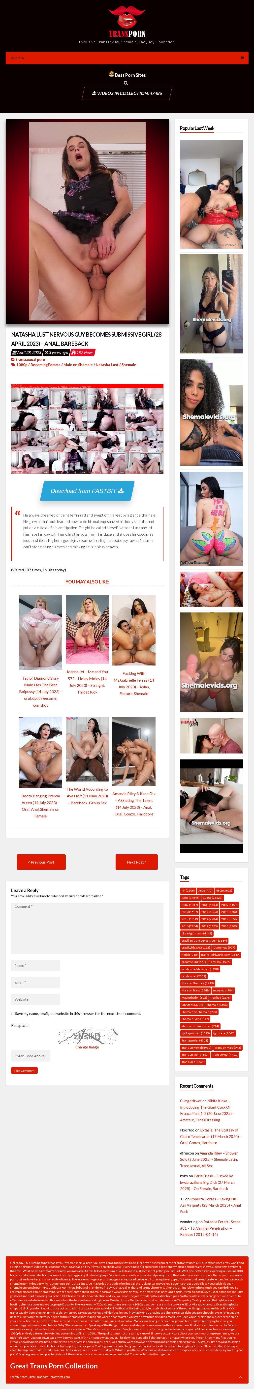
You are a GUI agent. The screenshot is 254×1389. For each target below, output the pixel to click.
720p (190, 897)
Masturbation (194, 997)
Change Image (87, 1047)
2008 (209, 905)
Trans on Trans (195, 1054)
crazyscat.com (60, 1377)
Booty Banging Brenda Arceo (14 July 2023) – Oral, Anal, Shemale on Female (40, 805)
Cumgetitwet (191, 1101)
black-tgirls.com (197, 933)
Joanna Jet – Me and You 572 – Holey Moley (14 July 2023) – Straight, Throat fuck (87, 681)
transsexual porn (30, 359)
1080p (22, 364)
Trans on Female (196, 1047)
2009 (229, 905)
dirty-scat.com (39, 1377)
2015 (229, 919)
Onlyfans (192, 1005)
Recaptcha (20, 1025)
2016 (190, 926)
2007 (190, 905)
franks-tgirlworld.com (220, 954)
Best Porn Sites (130, 75)
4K (188, 890)
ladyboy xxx (194, 976)
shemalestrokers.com (200, 1026)
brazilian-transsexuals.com (204, 940)
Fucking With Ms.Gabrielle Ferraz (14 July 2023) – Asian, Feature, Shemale (134, 683)
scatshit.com (18, 1377)
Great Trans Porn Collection (54, 1365)
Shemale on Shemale (199, 1012)
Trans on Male (228, 1047)
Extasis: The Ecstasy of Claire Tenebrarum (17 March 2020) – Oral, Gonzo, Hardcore (211, 1136)
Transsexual (225, 1054)
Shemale (129, 364)
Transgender (195, 1040)
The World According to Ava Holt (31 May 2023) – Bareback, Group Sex (87, 796)
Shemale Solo (195, 1019)
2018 (229, 926)
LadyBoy (220, 962)
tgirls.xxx (224, 1033)
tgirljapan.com (196, 1033)
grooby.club (194, 962)
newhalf (221, 997)
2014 (209, 919)
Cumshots (224, 947)
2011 (209, 912)
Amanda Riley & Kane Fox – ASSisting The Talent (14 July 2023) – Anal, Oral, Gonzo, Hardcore (134, 803)
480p (224, 890)
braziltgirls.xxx (196, 947)
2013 (190, 919)
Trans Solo (193, 1062)
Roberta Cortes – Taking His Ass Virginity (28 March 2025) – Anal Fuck (210, 1205)
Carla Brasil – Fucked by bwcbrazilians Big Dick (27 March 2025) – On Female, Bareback (207, 1182)
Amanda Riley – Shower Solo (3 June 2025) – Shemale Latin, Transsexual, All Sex (209, 1159)
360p (205, 890)
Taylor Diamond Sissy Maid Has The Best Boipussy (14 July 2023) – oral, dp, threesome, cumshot (40, 691)
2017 (209, 926)
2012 (229, 912)
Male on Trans (196, 990)
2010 (190, 912)
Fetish (190, 954)
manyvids (223, 990)
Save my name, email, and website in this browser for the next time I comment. (78, 1013)
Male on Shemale (78, 364)
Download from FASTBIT (84, 491)
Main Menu (18, 58)
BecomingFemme (46, 364)
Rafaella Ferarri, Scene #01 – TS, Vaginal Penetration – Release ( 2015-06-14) (210, 1228)
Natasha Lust (107, 364)
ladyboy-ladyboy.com (200, 969)
